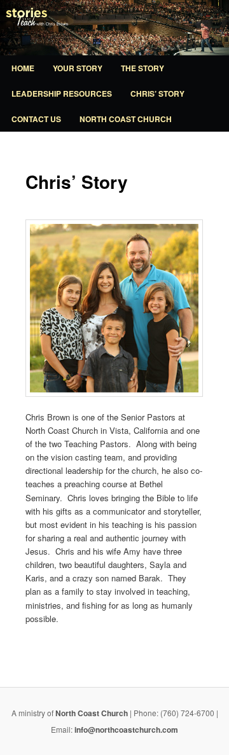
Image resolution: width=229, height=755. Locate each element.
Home (22, 68)
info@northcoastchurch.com (126, 729)
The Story (142, 68)
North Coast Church (126, 119)
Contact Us (36, 119)
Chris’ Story (157, 93)
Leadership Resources (61, 93)
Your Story (77, 68)
